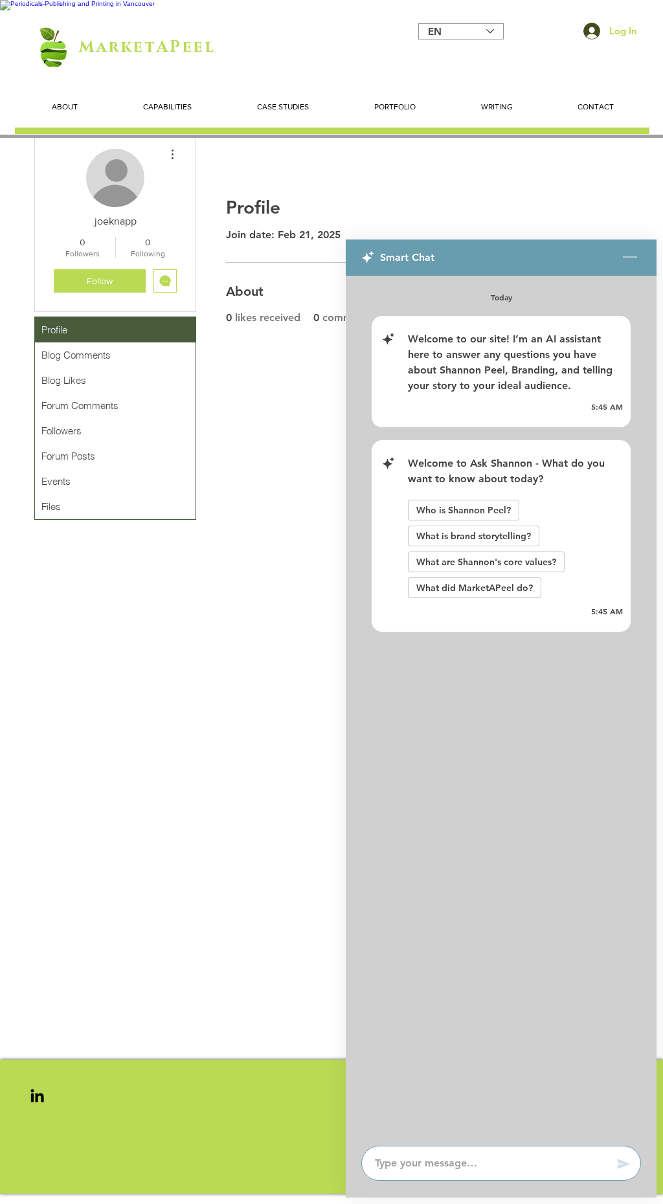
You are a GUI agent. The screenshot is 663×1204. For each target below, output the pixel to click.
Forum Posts (68, 456)
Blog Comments (76, 355)
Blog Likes (63, 380)
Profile (54, 330)
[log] (501, 707)
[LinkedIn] (37, 1095)
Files (51, 506)
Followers (61, 431)
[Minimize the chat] (630, 257)
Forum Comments (79, 405)
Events (56, 481)
